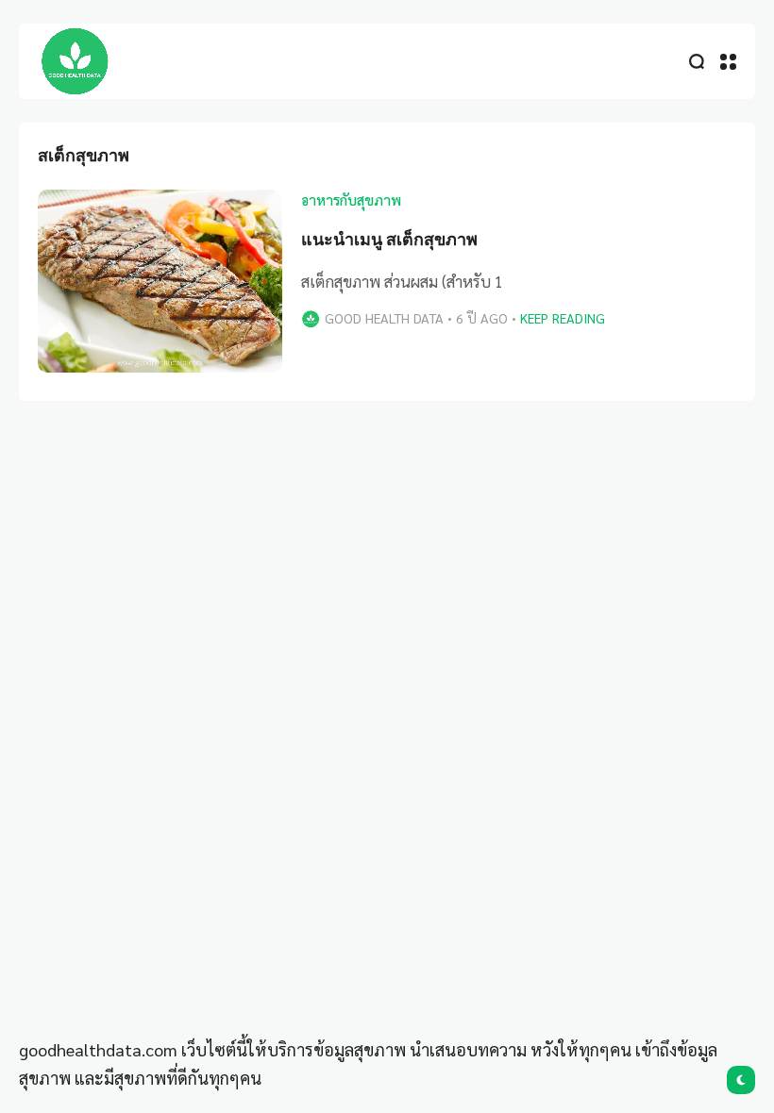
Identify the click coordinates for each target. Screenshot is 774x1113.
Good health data (384, 317)
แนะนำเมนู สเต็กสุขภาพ (389, 239)
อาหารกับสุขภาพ (351, 200)
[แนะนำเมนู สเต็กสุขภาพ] (160, 281)
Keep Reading (562, 317)
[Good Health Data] (75, 61)
